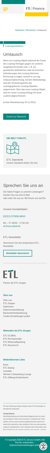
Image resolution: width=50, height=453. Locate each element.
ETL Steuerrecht (11, 345)
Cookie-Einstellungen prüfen (16, 316)
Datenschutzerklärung (13, 310)
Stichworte (31, 30)
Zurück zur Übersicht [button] (16, 116)
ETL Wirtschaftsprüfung (14, 342)
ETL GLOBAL (9, 335)
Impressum (8, 306)
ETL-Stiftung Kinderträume (15, 377)
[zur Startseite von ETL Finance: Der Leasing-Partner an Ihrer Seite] (35, 8)
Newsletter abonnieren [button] (17, 253)
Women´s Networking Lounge (17, 374)
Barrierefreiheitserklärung (15, 313)
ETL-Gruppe (9, 303)
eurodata (7, 371)
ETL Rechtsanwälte (12, 339)
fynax (5, 364)
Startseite (19, 30)
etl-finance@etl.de (11, 226)
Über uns (7, 300)
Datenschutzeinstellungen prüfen (25, 445)
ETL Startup (8, 368)
